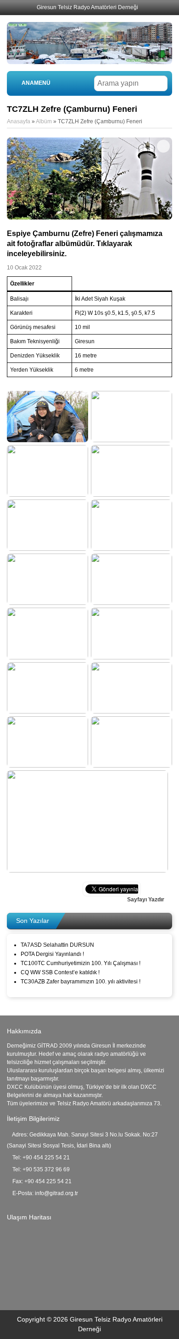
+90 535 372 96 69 (46, 1169)
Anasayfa (18, 121)
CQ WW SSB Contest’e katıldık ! (60, 972)
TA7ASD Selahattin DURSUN (57, 945)
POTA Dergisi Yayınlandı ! (52, 954)
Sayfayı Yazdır (146, 899)
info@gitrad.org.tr (56, 1193)
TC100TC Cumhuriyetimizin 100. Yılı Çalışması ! (80, 963)
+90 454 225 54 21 (46, 1157)
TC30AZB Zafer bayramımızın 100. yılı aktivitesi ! (80, 981)
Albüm (44, 121)
